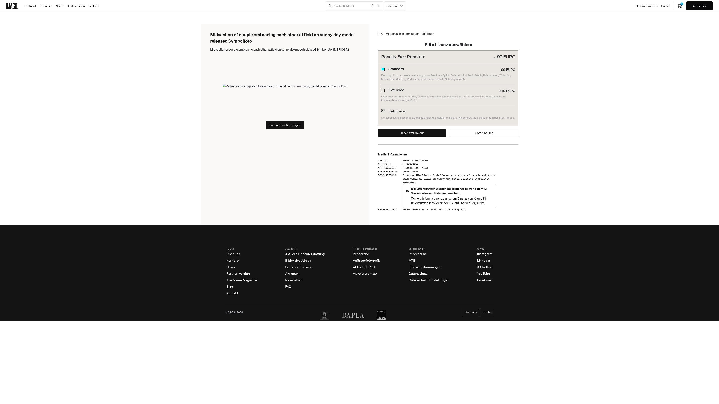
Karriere (232, 260)
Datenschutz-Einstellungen (429, 280)
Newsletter (293, 280)
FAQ (288, 286)
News (230, 267)
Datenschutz (418, 273)
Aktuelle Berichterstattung (305, 254)
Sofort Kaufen (484, 133)
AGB (412, 260)
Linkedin (483, 260)
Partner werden (238, 273)
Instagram (484, 254)
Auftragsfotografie (367, 260)
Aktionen (292, 273)
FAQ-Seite (477, 203)
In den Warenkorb (412, 133)
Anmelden (700, 6)
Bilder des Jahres (298, 260)
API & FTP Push (364, 267)
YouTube (483, 273)
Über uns (233, 254)
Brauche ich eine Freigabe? (446, 209)
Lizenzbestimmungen (425, 267)
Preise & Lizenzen (298, 267)
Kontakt (232, 293)
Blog (229, 286)
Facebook (484, 280)
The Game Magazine (241, 280)
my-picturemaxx (365, 273)
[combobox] (395, 5)
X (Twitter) (485, 267)
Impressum (417, 254)
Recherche (361, 254)
